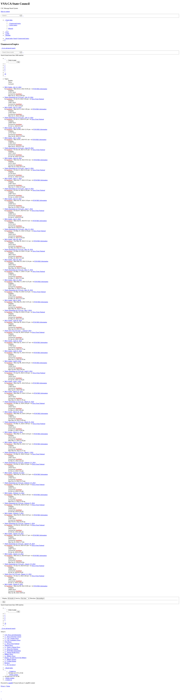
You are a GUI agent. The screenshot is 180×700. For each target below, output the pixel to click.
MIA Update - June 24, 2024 (13, 158)
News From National (37, 99)
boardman (9, 89)
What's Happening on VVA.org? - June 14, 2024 (18, 188)
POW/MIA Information (40, 89)
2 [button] (4, 65)
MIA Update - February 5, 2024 (13, 513)
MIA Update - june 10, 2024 (12, 199)
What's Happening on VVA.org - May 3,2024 (18, 310)
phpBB (10, 683)
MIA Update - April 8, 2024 (12, 361)
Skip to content (5, 11)
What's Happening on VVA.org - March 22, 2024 (19, 401)
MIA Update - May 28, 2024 (13, 239)
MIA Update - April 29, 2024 (13, 320)
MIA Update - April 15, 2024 (13, 351)
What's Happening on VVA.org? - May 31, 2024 (18, 229)
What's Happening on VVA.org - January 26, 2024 (19, 544)
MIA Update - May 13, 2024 (13, 280)
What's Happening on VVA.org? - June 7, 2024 (18, 209)
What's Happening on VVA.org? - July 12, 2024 (18, 117)
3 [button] (4, 67)
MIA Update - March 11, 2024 (13, 432)
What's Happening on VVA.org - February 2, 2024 (19, 523)
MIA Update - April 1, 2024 (12, 381)
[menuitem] (14, 23)
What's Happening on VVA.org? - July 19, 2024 (18, 97)
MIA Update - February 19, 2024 (14, 472)
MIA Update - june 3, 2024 (12, 219)
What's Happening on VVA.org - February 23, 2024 (19, 462)
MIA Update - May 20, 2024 (13, 259)
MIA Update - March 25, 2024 (13, 391)
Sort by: (18, 598)
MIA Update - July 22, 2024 (12, 87)
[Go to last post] (22, 94)
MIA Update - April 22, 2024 (13, 341)
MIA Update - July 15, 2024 (12, 107)
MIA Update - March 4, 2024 (13, 442)
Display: (5, 598)
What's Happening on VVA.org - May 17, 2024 (18, 270)
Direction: (33, 598)
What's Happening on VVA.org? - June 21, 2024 (18, 168)
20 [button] (5, 74)
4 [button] (4, 69)
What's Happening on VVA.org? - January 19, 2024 (19, 564)
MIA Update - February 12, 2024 (14, 493)
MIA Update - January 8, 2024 (13, 584)
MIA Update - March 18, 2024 (13, 412)
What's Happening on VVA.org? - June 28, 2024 (18, 148)
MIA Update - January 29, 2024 (13, 533)
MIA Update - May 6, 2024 (12, 300)
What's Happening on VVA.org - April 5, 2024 (18, 371)
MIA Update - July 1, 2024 (12, 138)
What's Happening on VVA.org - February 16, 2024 (19, 483)
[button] (5, 58)
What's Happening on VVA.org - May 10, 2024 (18, 290)
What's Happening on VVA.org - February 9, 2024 (19, 503)
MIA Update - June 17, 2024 (13, 178)
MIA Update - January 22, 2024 (13, 554)
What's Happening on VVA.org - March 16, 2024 (19, 422)
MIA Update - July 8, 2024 (12, 128)
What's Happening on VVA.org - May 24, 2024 (18, 249)
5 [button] (4, 70)
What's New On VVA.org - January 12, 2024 (17, 574)
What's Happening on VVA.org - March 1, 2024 (18, 452)
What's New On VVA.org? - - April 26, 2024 (17, 330)
